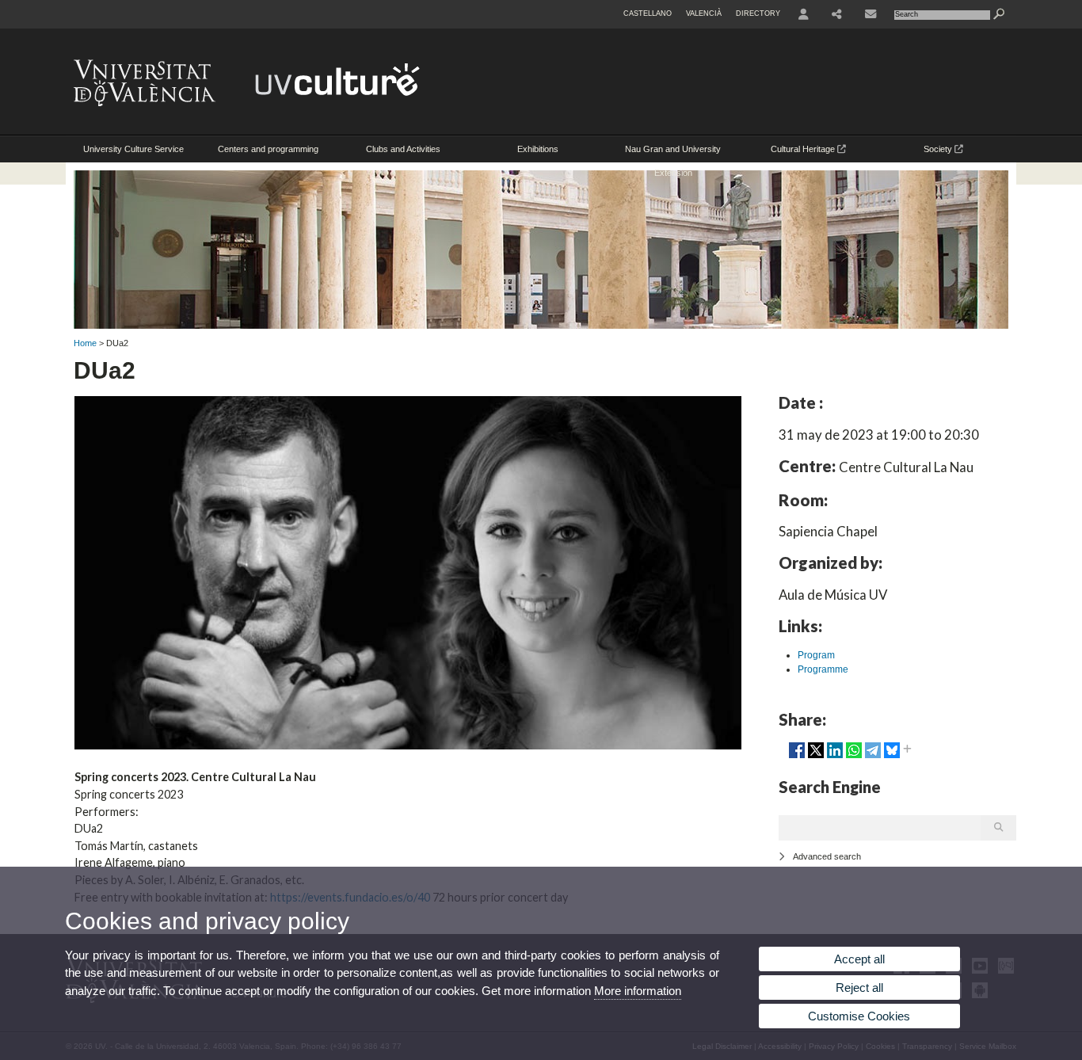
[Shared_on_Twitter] (815, 756)
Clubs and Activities (403, 149)
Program (816, 655)
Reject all (859, 987)
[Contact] (870, 14)
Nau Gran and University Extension (673, 153)
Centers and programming (268, 149)
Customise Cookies (859, 1016)
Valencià (704, 13)
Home (85, 343)
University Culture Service (133, 149)
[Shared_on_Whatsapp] (853, 756)
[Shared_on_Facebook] (796, 756)
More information (637, 990)
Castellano (647, 13)
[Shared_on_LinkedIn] (834, 756)
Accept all (859, 959)
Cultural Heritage (804, 149)
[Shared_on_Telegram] (872, 756)
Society (939, 149)
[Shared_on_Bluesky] (891, 756)
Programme (823, 669)
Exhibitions (537, 149)
